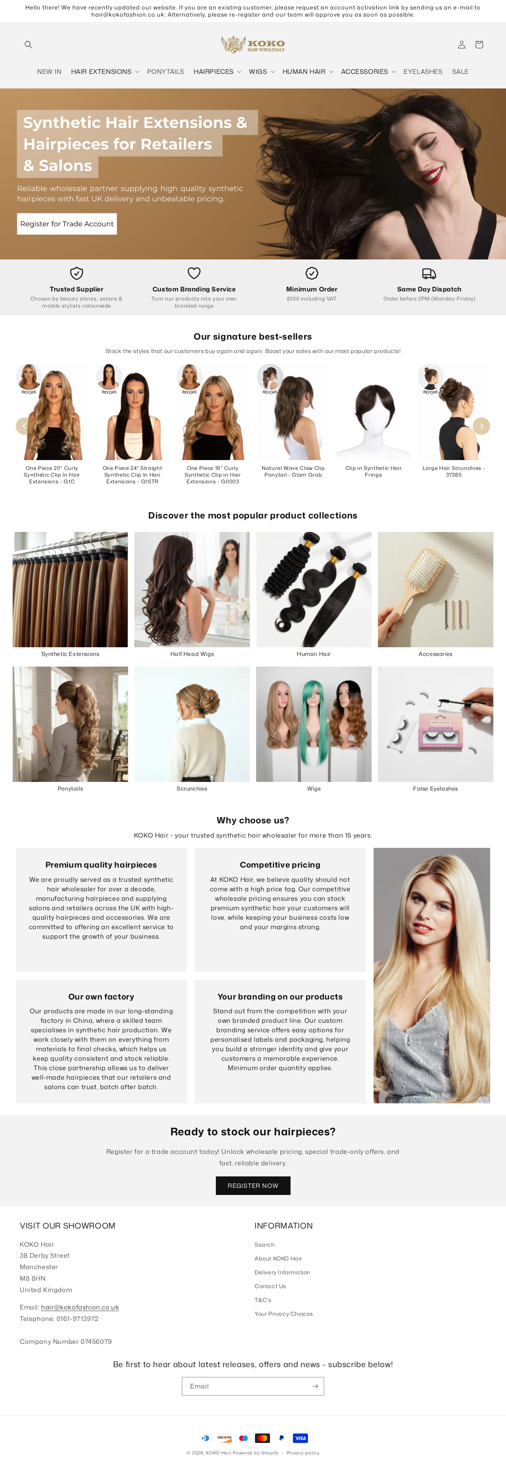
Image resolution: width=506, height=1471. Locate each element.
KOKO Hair (218, 1453)
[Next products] (481, 426)
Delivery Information (282, 1272)
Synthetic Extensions (71, 654)
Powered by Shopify (256, 1453)
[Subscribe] (315, 1386)
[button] (28, 44)
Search (265, 1244)
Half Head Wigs (192, 654)
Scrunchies (192, 788)
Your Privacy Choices (284, 1313)
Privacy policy (303, 1453)
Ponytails (70, 788)
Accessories (436, 654)
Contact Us (270, 1286)
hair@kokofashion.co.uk (80, 1307)
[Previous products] (24, 426)
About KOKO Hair (278, 1258)
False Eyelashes (435, 788)
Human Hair (314, 654)
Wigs (314, 788)
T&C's (263, 1300)
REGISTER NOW (253, 1186)
